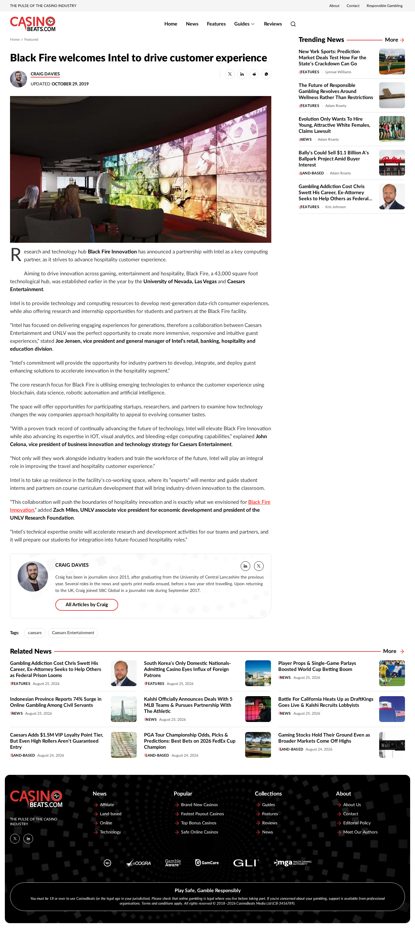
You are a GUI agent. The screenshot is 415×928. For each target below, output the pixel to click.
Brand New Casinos (199, 805)
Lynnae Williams (338, 72)
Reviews (273, 24)
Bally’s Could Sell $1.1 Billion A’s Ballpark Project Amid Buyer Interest (334, 158)
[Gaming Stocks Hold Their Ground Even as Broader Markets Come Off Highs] (392, 745)
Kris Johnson (335, 207)
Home (170, 24)
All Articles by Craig (87, 604)
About (334, 6)
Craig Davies (45, 74)
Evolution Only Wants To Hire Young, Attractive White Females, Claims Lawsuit (334, 125)
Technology (110, 832)
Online (106, 823)
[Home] (32, 24)
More (391, 40)
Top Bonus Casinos (198, 823)
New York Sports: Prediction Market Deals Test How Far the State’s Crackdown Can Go (332, 57)
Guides (241, 24)
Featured (31, 39)
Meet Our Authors (360, 832)
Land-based (312, 173)
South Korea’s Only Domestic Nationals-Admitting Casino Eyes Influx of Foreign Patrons (187, 669)
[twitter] (259, 566)
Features (216, 24)
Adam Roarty (335, 106)
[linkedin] (245, 566)
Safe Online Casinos (199, 832)
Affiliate (107, 805)
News (192, 24)
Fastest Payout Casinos (202, 814)
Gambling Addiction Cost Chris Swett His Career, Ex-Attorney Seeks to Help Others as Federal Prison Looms (55, 669)
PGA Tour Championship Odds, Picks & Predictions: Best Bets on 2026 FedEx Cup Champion (189, 741)
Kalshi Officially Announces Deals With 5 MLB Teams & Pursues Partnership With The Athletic (188, 705)
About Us (352, 805)
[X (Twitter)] (15, 839)
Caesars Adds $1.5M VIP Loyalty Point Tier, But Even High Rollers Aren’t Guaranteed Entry (56, 741)
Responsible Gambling (385, 6)
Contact (353, 6)
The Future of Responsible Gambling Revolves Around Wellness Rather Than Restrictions (336, 91)
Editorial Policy (357, 823)
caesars (35, 633)
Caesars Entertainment (73, 633)
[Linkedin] (28, 839)
